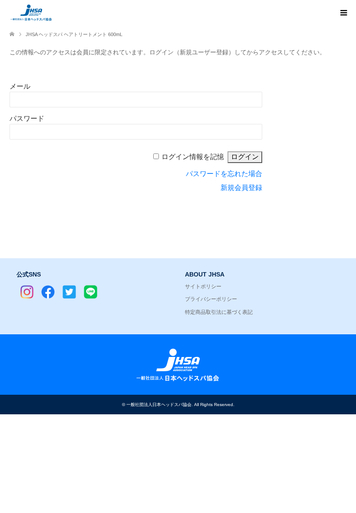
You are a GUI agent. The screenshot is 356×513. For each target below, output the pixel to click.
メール (20, 86)
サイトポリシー (203, 286)
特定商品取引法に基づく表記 (219, 312)
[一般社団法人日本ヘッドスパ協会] (53, 12)
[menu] (343, 13)
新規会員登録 (241, 187)
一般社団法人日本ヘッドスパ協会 (158, 404)
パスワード (27, 118)
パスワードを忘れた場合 (224, 173)
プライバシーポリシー (211, 299)
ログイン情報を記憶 (193, 156)
